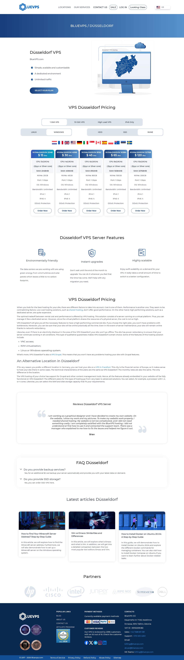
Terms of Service (57, 657)
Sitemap (117, 657)
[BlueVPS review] (63, 636)
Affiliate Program (65, 627)
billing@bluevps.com (134, 644)
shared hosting (76, 310)
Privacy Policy (74, 657)
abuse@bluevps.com (134, 648)
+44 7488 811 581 (138, 632)
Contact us (62, 623)
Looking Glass (137, 7)
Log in (123, 7)
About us (60, 620)
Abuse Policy (105, 657)
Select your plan (44, 90)
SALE (113, 7)
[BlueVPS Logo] (29, 616)
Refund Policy (89, 657)
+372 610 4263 (139, 636)
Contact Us (100, 7)
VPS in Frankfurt (103, 367)
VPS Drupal (56, 354)
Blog (58, 616)
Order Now (43, 211)
